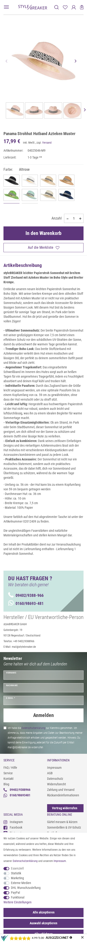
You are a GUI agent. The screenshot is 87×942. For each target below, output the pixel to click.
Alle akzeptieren (44, 912)
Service (8, 773)
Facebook (16, 827)
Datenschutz (55, 778)
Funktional (17, 897)
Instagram (16, 822)
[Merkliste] (65, 7)
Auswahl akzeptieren (43, 923)
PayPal (15, 892)
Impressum (54, 767)
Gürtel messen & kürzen (62, 822)
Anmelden (43, 715)
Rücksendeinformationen (63, 795)
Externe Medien (21, 883)
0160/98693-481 (30, 603)
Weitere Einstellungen (17, 902)
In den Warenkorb (43, 233)
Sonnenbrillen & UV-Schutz (64, 827)
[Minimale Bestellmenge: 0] (67, 218)
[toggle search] (56, 7)
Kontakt (8, 778)
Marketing (17, 878)
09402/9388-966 (30, 595)
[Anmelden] (73, 7)
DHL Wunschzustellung (26, 888)
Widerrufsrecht (56, 784)
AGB (50, 773)
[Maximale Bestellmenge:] (80, 218)
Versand (47, 142)
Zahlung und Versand (60, 790)
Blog (6, 784)
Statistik (16, 873)
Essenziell (17, 868)
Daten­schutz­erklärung (25, 861)
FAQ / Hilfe (10, 767)
